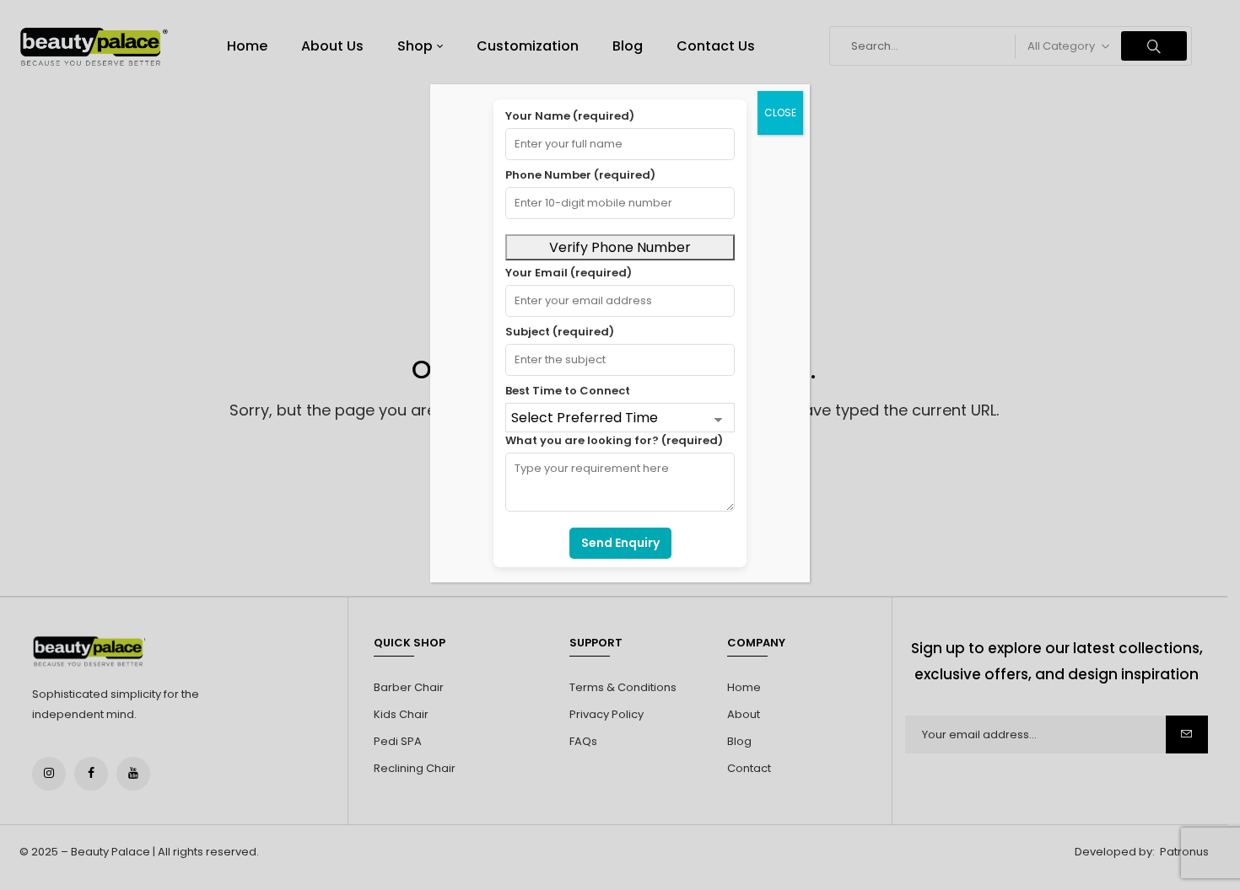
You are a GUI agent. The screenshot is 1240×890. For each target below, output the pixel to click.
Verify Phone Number (620, 247)
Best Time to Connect (567, 391)
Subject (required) (559, 332)
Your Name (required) (569, 116)
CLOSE (780, 112)
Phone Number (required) (580, 175)
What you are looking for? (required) (614, 440)
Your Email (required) (568, 273)
